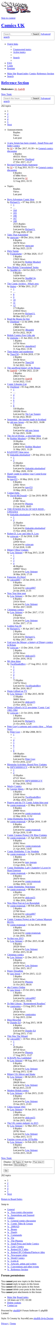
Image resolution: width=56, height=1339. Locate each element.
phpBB (16, 1310)
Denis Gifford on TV (17, 691)
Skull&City (15, 270)
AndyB (21, 89)
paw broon (15, 973)
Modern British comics (18, 1090)
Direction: (9, 1164)
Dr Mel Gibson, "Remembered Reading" (26, 1003)
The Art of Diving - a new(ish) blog (24, 436)
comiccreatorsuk (18, 805)
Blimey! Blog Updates (17, 550)
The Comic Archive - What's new (23, 283)
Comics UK (13, 25)
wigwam (14, 536)
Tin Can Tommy (33, 414)
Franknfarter (16, 253)
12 (14, 305)
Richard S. (15, 202)
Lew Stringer (16, 552)
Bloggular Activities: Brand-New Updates (27, 764)
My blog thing (14, 661)
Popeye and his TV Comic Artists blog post (27, 802)
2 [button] (7, 113)
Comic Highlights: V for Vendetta (23, 851)
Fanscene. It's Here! (16, 577)
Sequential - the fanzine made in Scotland (26, 419)
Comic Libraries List (17, 384)
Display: (8, 1162)
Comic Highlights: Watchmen (21, 886)
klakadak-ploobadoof (20, 455)
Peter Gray (15, 732)
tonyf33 (13, 479)
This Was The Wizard (17, 1036)
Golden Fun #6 (14, 626)
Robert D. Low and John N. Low (23, 533)
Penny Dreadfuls (15, 971)
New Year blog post (16, 593)
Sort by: (28, 1162)
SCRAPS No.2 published (19, 1058)
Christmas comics (15, 609)
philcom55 (30, 656)
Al (15, 89)
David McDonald (18, 495)
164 (15, 210)
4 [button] (7, 119)
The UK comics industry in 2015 (22, 1123)
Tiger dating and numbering (20, 351)
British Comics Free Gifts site (21, 335)
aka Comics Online (16, 987)
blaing (13, 286)
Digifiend (29, 159)
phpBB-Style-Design (43, 1318)
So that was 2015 (15, 938)
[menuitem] (22, 49)
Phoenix (29, 503)
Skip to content (8, 18)
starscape (14, 237)
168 (15, 221)
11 (14, 302)
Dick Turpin (13, 251)
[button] (9, 124)
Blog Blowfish (14, 1020)
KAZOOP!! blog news (18, 452)
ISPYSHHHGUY (18, 767)
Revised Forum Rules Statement (22, 164)
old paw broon (17, 422)
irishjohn (14, 338)
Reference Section (15, 83)
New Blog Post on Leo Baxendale (23, 903)
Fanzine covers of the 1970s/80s (22, 1139)
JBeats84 (29, 330)
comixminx (15, 1006)
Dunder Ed (15, 1022)
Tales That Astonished (17, 234)
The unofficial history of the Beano (23, 368)
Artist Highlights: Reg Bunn (20, 819)
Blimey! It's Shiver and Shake (21, 1074)
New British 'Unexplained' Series (23, 267)
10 (14, 300)
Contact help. (13, 493)
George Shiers (17, 789)
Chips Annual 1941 (16, 1107)
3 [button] (7, 116)
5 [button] (7, 122)
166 (15, 215)
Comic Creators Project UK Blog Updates (27, 835)
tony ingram (31, 862)
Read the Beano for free (18, 319)
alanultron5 (30, 346)
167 (15, 218)
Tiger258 (14, 354)
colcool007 (15, 579)
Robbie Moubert (33, 262)
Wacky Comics (14, 786)
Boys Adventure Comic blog (20, 199)
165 (15, 213)
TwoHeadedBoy (18, 664)
